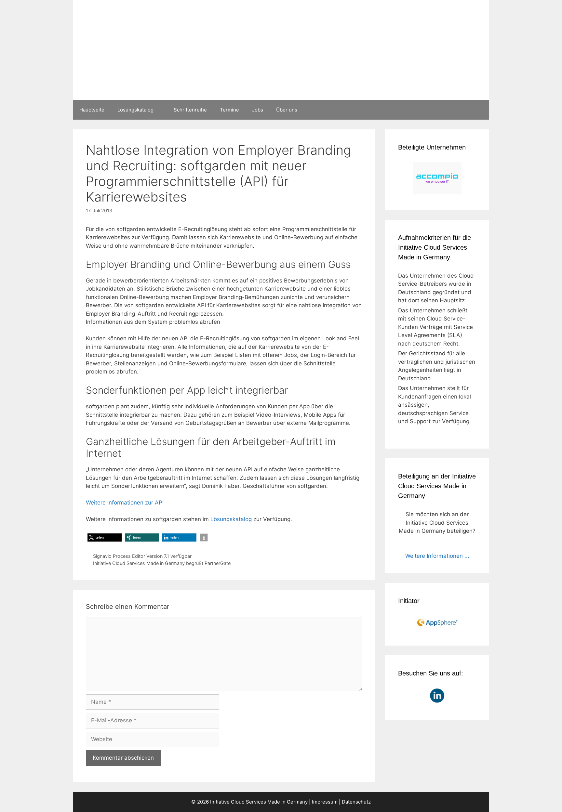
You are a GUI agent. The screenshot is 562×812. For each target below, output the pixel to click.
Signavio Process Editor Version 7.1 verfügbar (142, 556)
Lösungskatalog (135, 110)
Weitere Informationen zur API (125, 502)
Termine (229, 110)
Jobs (257, 110)
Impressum (325, 802)
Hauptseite (91, 110)
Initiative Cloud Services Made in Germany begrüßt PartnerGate (162, 563)
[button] (104, 537)
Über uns (286, 110)
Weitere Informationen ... (437, 556)
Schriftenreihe (190, 110)
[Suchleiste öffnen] (479, 110)
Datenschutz (356, 802)
